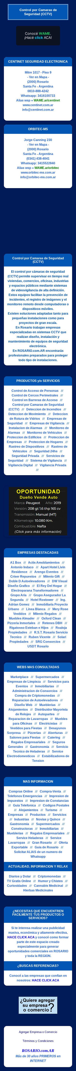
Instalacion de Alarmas (25, 428)
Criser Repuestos (23, 576)
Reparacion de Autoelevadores (35, 700)
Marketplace (19, 677)
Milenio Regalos (45, 613)
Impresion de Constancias (49, 800)
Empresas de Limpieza (24, 681)
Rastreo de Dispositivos (26, 446)
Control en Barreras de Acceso (35, 400)
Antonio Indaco (22, 567)
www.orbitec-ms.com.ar (38, 172)
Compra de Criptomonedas (35, 695)
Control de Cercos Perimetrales (35, 395)
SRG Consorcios (47, 641)
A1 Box (15, 562)
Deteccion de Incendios (43, 409)
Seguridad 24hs (45, 451)
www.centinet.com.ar (38, 105)
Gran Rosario (42, 842)
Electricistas (48, 723)
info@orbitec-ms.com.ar (38, 177)
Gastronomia (39, 746)
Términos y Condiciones (38, 1040)
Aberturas (55, 732)
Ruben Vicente (39, 637)
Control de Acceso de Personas (34, 390)
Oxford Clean (51, 618)
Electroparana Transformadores (34, 590)
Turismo (51, 810)
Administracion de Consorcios (34, 691)
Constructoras (22, 828)
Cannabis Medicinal (48, 885)
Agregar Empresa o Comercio (38, 1032)
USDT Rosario (38, 646)
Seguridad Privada (25, 456)
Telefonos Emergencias (24, 796)
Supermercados (47, 677)
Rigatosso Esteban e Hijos (29, 627)
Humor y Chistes (50, 881)
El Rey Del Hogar (49, 585)
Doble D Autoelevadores (27, 581)
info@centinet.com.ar (38, 109)
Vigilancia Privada (53, 465)
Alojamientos (18, 709)
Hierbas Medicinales (38, 890)
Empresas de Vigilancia (47, 423)
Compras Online (21, 791)
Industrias (21, 819)
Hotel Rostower (42, 599)
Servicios (59, 814)
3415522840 (46, 163)
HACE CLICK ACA (20, 937)
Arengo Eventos (46, 572)
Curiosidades (17, 885)
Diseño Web (23, 705)
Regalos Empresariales (28, 742)
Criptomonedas (49, 876)
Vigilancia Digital (20, 465)
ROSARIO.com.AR (38, 1050)
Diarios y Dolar (20, 876)
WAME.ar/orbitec (46, 168)
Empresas (15, 814)
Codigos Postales (56, 805)
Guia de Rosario (46, 847)
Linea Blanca (35, 609)
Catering (54, 737)
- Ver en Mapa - (38, 77)
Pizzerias (34, 732)
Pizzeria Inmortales (21, 623)
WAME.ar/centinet (47, 100)
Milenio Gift (51, 576)
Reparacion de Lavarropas (28, 719)
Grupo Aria (19, 595)
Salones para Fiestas (25, 737)
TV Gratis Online (19, 881)
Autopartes (46, 714)
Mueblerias (47, 705)
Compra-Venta (50, 791)
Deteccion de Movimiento (27, 414)
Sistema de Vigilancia (46, 460)
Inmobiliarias (44, 686)
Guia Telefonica (24, 805)
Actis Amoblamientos (44, 562)
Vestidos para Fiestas (26, 728)
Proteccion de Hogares (46, 442)
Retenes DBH (52, 623)
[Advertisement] (36, 219)
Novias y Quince (48, 819)
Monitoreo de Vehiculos (44, 432)
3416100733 (46, 95)
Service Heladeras (29, 838)
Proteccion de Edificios (24, 437)
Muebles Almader (21, 618)
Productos (38, 814)
